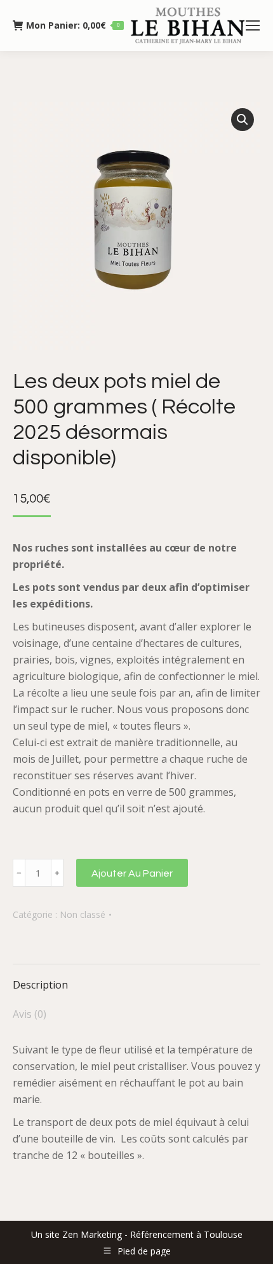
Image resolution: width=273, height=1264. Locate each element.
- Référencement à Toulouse (182, 1234)
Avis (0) (29, 1014)
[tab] (136, 978)
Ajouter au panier (132, 873)
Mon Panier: (72, 25)
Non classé (82, 914)
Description (40, 985)
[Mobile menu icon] (252, 25)
